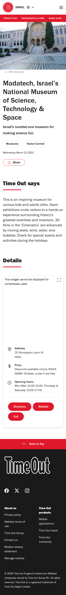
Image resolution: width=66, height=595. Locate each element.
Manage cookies (14, 558)
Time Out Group (14, 533)
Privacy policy (12, 515)
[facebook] (6, 490)
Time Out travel (48, 530)
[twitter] (17, 490)
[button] (59, 280)
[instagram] (27, 490)
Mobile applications (46, 521)
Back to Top (36, 444)
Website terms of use (14, 524)
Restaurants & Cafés (33, 19)
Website (43, 407)
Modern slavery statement (13, 549)
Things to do (10, 19)
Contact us (10, 540)
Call (16, 416)
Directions (20, 407)
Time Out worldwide (45, 540)
